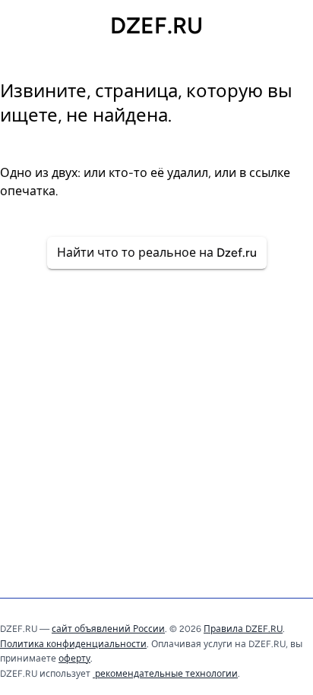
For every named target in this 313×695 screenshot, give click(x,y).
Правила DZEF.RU (243, 629)
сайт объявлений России (108, 629)
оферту (74, 658)
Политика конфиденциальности (73, 644)
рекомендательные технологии (165, 673)
